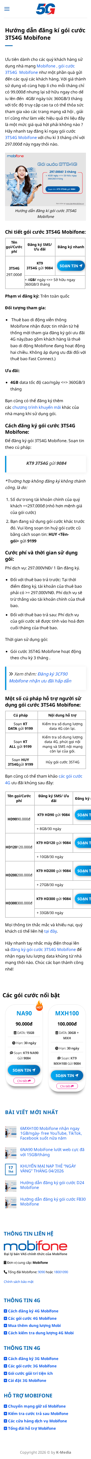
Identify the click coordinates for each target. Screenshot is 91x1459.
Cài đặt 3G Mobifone (26, 1380)
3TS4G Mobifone (21, 137)
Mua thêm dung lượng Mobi (34, 1325)
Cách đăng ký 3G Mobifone (32, 1358)
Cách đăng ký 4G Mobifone (32, 1310)
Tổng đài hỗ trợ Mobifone (31, 1428)
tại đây (50, 931)
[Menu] (7, 9)
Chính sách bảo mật (19, 1281)
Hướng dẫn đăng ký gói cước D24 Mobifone (52, 1185)
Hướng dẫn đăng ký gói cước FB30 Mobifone (53, 1202)
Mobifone (66, 949)
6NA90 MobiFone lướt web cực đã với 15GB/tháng (52, 1152)
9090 (41, 1272)
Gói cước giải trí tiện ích (30, 1373)
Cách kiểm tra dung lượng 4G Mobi (40, 1332)
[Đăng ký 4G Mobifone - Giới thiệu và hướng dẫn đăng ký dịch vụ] (45, 9)
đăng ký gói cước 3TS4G (33, 949)
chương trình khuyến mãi (36, 407)
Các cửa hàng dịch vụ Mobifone (37, 1420)
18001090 (61, 1272)
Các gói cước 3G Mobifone (32, 1365)
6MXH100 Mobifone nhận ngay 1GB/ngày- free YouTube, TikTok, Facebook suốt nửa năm (51, 1133)
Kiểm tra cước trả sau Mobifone (37, 1413)
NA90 (24, 1013)
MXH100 (67, 1013)
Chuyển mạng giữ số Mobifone (36, 1406)
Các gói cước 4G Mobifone (32, 1318)
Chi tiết (22, 1081)
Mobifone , (47, 66)
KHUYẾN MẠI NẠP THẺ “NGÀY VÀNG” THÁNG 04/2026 (48, 1168)
